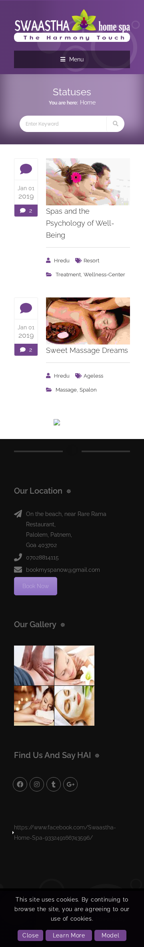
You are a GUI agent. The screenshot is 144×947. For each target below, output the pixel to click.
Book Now (35, 586)
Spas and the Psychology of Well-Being (80, 223)
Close (30, 935)
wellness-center (104, 275)
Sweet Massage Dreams (87, 350)
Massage (66, 390)
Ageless (93, 376)
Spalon (88, 390)
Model (111, 935)
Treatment (68, 275)
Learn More (69, 935)
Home (88, 102)
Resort (91, 261)
